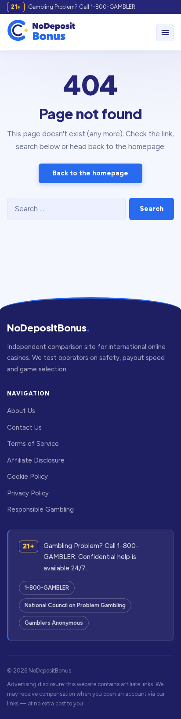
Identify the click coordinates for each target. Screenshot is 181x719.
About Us (21, 411)
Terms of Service (33, 444)
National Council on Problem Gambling (75, 605)
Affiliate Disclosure (36, 460)
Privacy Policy (28, 493)
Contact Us (24, 427)
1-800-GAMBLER (47, 587)
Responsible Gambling (40, 509)
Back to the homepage (90, 173)
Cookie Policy (27, 477)
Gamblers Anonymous (54, 622)
